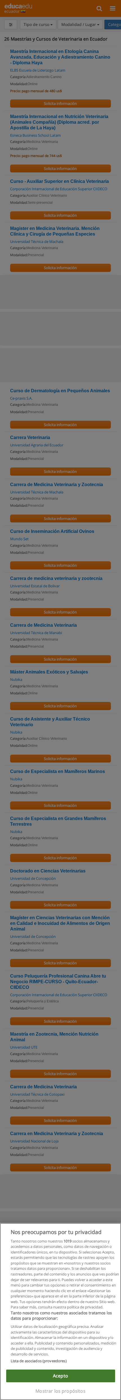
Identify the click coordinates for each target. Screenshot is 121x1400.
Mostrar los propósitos (60, 1391)
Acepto (60, 1376)
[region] (60, 1311)
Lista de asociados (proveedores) (39, 1360)
